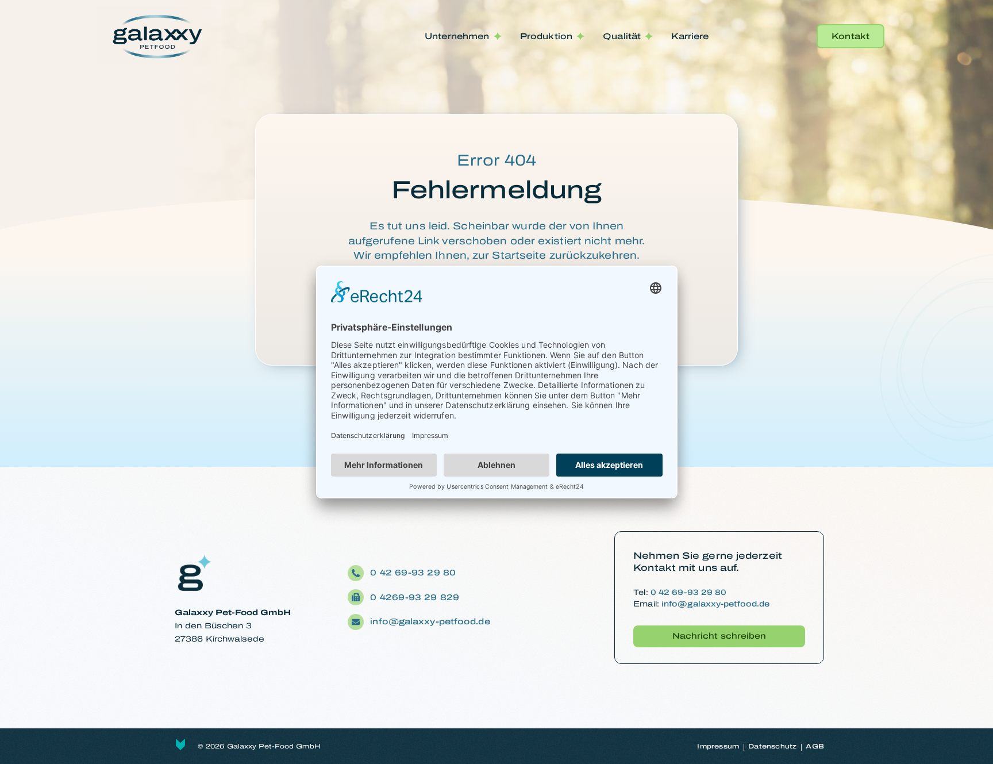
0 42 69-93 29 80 (414, 572)
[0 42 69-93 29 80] (356, 573)
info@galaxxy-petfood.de (430, 621)
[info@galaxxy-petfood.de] (356, 622)
